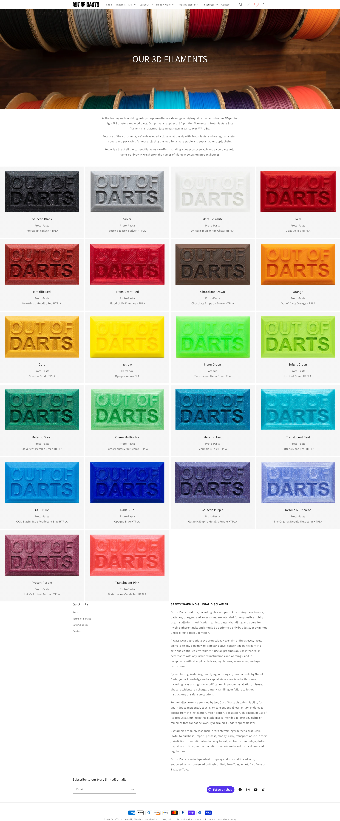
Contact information (205, 819)
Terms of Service (82, 618)
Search (76, 612)
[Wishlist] (256, 5)
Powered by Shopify (132, 819)
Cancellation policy (227, 819)
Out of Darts (116, 819)
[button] (125, 4)
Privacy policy (167, 819)
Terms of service (184, 819)
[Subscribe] (132, 789)
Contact (77, 631)
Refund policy (80, 624)
